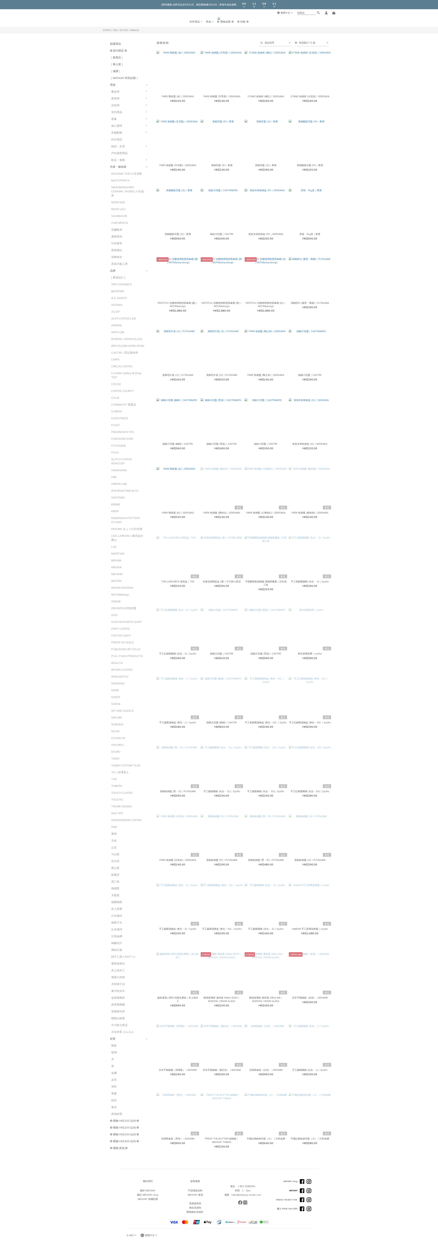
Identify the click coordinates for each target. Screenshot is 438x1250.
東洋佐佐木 (118, 991)
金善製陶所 (118, 997)
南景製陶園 (118, 1004)
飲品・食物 (118, 160)
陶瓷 (114, 1045)
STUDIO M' (118, 738)
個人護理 (116, 125)
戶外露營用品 (119, 153)
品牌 (112, 270)
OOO (114, 615)
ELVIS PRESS (119, 418)
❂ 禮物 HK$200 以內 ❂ (124, 1127)
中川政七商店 (119, 1025)
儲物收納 (134, 30)
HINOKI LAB (119, 484)
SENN (115, 690)
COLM (115, 397)
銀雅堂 (115, 874)
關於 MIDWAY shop (147, 1194)
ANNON (116, 325)
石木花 (115, 861)
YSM (114, 827)
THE (114, 779)
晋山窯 (115, 868)
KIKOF (115, 511)
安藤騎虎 (116, 229)
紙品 (114, 1100)
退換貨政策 (195, 1203)
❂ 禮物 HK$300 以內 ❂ (124, 1134)
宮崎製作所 (118, 1011)
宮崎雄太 (116, 257)
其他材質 (116, 1114)
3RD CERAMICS (121, 284)
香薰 (114, 119)
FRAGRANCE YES (122, 432)
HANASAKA (119, 470)
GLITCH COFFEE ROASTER (121, 461)
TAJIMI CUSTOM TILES (125, 765)
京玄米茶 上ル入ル (122, 1032)
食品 (114, 1107)
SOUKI (115, 731)
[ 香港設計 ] (118, 277)
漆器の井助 (118, 977)
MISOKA (116, 567)
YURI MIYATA (119, 222)
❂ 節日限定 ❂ (118, 50)
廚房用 (115, 98)
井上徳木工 (118, 970)
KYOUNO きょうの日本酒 (126, 529)
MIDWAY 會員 (195, 1194)
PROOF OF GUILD (122, 642)
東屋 (114, 833)
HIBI (114, 477)
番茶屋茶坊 (118, 963)
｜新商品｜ (117, 57)
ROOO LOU (118, 209)
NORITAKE (118, 202)
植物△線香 (118, 1018)
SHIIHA (115, 704)
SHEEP (115, 697)
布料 (114, 1086)
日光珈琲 (116, 915)
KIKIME (115, 504)
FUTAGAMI (118, 445)
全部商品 (107, 30)
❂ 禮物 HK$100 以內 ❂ (124, 1120)
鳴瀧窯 (115, 888)
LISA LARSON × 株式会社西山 (127, 538)
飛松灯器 (116, 950)
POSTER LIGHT (121, 635)
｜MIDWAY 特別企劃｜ (124, 78)
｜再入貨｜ (117, 64)
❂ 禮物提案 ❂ (225, 21)
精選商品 (115, 43)
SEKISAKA (118, 683)
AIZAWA (117, 304)
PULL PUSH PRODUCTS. (127, 656)
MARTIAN (117, 553)
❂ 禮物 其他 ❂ (118, 1148)
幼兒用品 (116, 139)
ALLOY (115, 311)
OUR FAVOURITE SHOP (126, 622)
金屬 (114, 1073)
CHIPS (115, 359)
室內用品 (123, 30)
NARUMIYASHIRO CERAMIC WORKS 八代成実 (127, 191)
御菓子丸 (116, 922)
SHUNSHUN (119, 216)
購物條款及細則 (194, 1211)
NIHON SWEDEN (122, 587)
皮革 (114, 1079)
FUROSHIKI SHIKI (122, 438)
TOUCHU (117, 799)
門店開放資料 (195, 1190)
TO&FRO (116, 786)
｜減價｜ (115, 71)
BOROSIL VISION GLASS (126, 339)
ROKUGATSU (119, 676)
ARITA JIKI (117, 332)
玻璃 (114, 1052)
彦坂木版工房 (119, 263)
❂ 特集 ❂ (243, 21)
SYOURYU (117, 745)
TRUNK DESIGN (121, 806)
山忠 (114, 847)
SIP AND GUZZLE (122, 710)
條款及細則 (195, 1207)
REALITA (117, 663)
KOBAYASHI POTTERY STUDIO (125, 520)
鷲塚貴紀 (116, 250)
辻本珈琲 (116, 929)
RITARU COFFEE (122, 669)
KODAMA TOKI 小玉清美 (126, 173)
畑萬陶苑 (116, 902)
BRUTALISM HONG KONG (127, 345)
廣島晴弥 (116, 236)
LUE (114, 546)
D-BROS (116, 411)
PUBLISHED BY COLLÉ (125, 649)
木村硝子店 (118, 984)
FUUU (115, 452)
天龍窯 (115, 895)
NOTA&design (120, 594)
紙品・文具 (118, 146)
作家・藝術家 (118, 166)
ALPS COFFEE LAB (123, 318)
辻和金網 (116, 936)
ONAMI (115, 601)
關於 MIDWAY (147, 1190)
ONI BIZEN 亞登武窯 (123, 608)
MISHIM (116, 560)
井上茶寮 (116, 909)
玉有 (114, 840)
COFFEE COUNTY (122, 391)
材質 (112, 1038)
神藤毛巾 (116, 943)
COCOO (116, 384)
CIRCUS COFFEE (121, 366)
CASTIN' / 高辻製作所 (124, 352)
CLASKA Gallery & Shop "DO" (126, 375)
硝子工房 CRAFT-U (123, 956)
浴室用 (115, 105)
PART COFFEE (120, 628)
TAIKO (115, 758)
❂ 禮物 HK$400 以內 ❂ (124, 1141)
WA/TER (117, 813)
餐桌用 (115, 91)
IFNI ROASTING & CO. (125, 490)
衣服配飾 (116, 132)
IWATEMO (118, 497)
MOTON (116, 581)
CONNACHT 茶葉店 (123, 404)
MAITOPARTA (120, 180)
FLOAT (115, 425)
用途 (208, 21)
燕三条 (115, 881)
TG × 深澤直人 (120, 772)
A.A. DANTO (119, 298)
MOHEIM (117, 574)
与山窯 (115, 854)
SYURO (115, 751)
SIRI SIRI (116, 717)
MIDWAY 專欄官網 (148, 1199)
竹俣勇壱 (116, 243)
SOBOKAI (117, 724)
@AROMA (117, 291)
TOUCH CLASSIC (122, 792)
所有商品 (194, 21)
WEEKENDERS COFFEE (126, 820)
